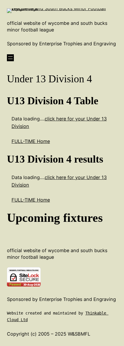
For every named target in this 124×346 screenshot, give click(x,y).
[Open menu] (10, 57)
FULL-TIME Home (31, 141)
